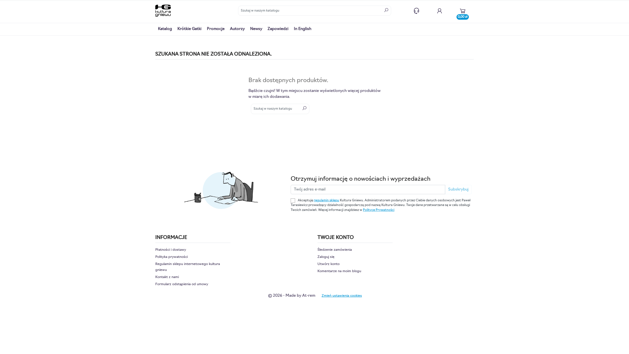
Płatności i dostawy (170, 250)
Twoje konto (439, 10)
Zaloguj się (325, 257)
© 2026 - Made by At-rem (291, 296)
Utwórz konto (328, 264)
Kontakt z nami (416, 10)
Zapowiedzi (278, 29)
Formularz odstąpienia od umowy (181, 284)
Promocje (216, 29)
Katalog (165, 29)
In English (302, 29)
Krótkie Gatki (189, 29)
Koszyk (463, 15)
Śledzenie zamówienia (334, 250)
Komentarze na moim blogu (339, 271)
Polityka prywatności (171, 257)
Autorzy (237, 29)
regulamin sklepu (326, 200)
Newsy (256, 29)
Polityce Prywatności (378, 210)
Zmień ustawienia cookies (342, 296)
